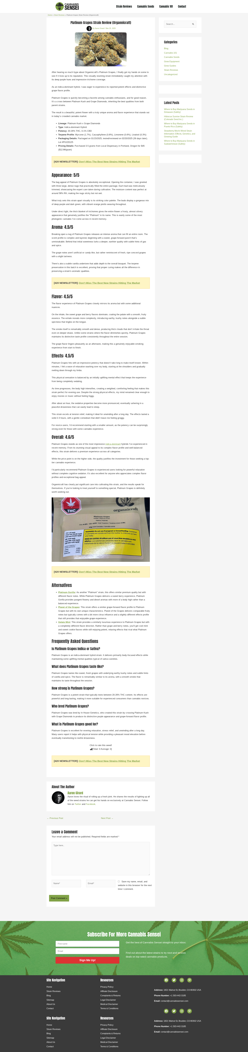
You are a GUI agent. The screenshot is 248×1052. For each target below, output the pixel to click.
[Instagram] (181, 1011)
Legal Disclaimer (108, 1000)
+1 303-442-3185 (178, 995)
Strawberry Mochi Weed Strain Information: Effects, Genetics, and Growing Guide (179, 134)
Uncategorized (170, 74)
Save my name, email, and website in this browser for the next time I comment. (135, 885)
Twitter (78, 804)
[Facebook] (166, 1011)
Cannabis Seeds (145, 6)
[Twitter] (174, 1011)
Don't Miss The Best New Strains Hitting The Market (109, 161)
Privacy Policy (106, 987)
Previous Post (55, 818)
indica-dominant (113, 444)
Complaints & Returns (110, 995)
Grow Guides (170, 66)
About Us (51, 1004)
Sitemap (50, 1000)
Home (49, 987)
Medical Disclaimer (109, 1004)
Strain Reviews (124, 6)
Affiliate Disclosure (109, 991)
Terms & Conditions (109, 1008)
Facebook (90, 804)
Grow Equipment (171, 61)
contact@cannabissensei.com (174, 1001)
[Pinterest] (189, 1011)
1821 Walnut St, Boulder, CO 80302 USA (182, 990)
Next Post (107, 818)
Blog (166, 48)
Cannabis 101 (166, 6)
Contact (182, 6)
